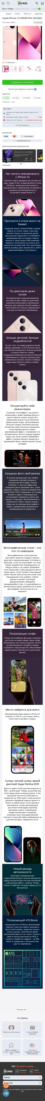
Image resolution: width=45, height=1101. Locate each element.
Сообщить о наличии (22, 83)
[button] (40, 42)
